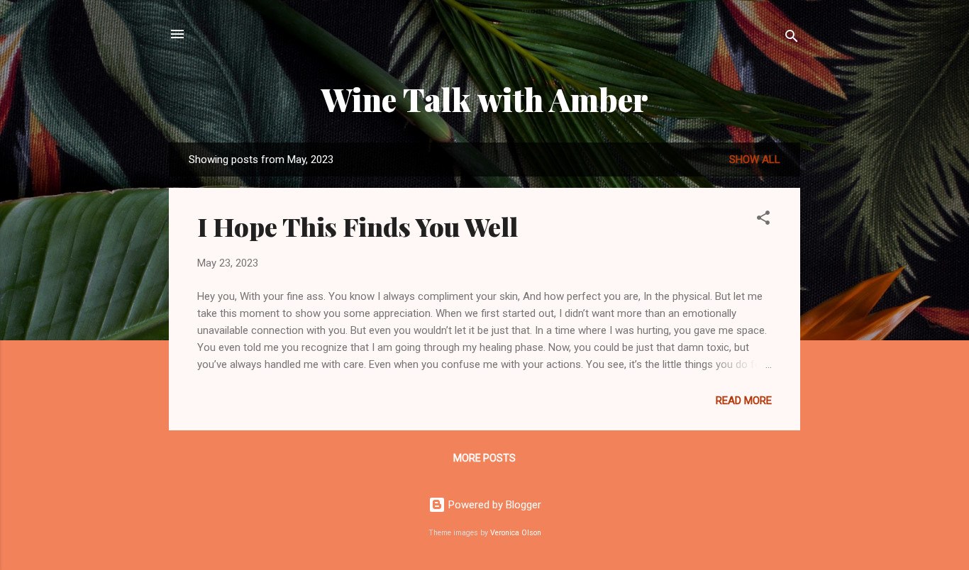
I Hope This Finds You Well (357, 226)
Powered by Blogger (493, 504)
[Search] (791, 38)
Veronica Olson (515, 532)
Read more (744, 400)
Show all (754, 159)
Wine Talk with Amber (484, 99)
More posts (484, 458)
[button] (763, 220)
